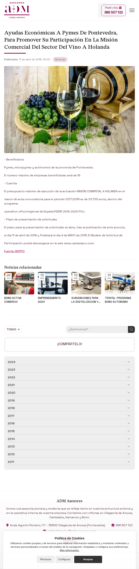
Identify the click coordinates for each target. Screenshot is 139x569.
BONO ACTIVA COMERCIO (13, 299)
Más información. (69, 550)
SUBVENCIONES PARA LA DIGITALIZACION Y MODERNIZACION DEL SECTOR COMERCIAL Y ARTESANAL (85, 300)
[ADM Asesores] (17, 10)
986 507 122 (124, 525)
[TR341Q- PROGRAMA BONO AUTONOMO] (120, 283)
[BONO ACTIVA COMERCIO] (19, 283)
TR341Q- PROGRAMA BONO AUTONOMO (118, 299)
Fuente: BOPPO (14, 251)
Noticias (60, 59)
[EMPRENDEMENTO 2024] (53, 283)
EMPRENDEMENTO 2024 (49, 299)
